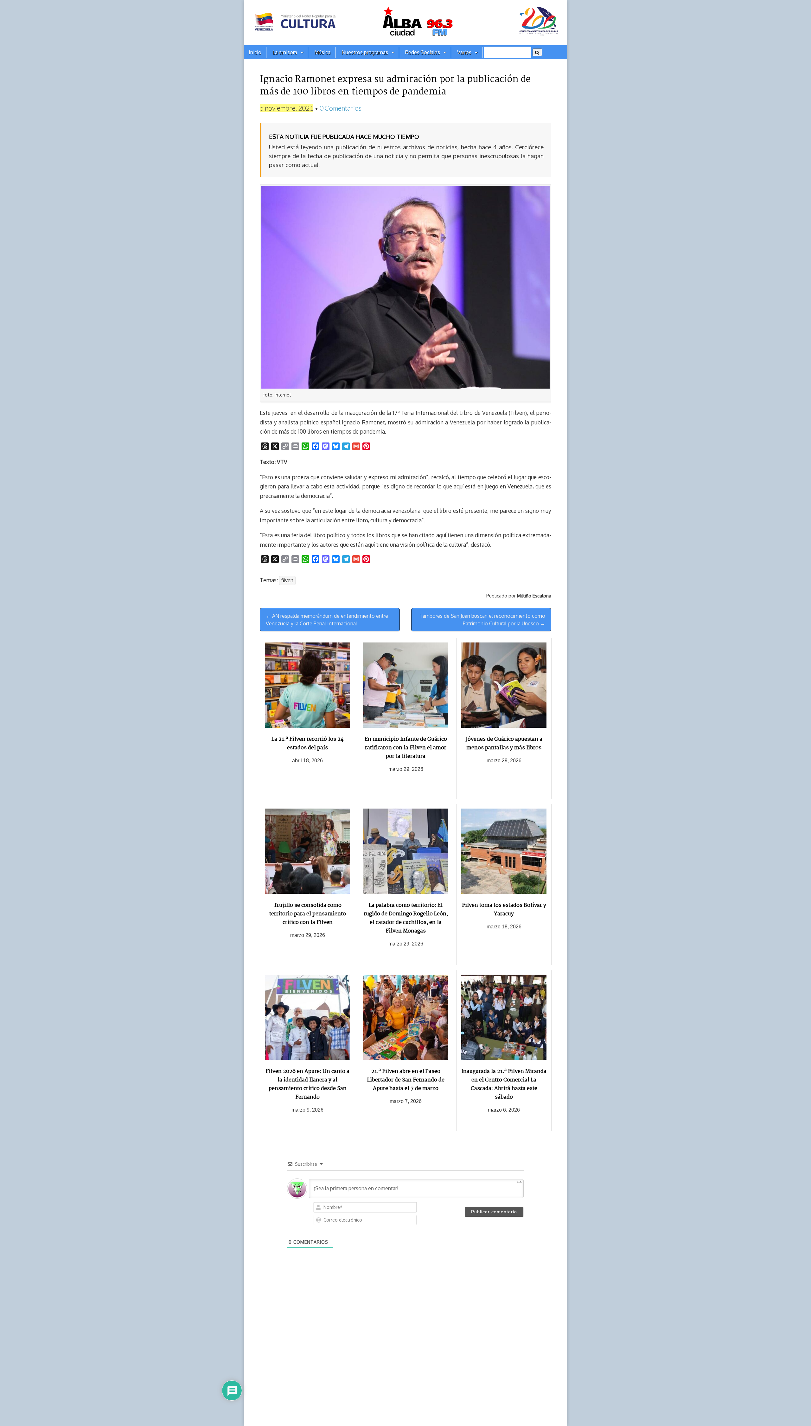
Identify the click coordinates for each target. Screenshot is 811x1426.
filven (287, 580)
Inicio (255, 52)
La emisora (284, 52)
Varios (464, 52)
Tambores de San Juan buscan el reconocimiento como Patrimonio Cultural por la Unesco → (482, 620)
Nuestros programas (365, 52)
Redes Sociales (422, 52)
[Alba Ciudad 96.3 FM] (405, 22)
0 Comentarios (340, 108)
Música (322, 52)
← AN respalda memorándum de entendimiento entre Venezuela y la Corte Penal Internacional (327, 620)
